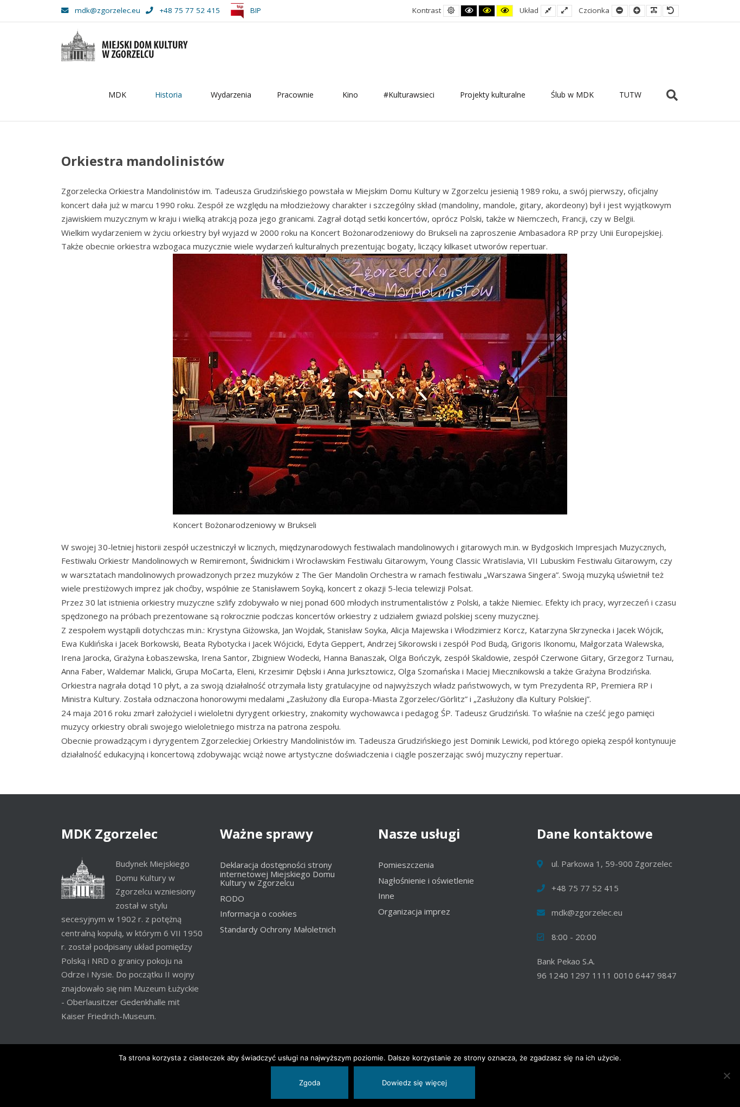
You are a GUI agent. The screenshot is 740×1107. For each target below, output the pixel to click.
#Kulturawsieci (409, 94)
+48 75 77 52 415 (189, 10)
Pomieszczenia (406, 864)
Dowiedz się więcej (414, 1082)
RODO (232, 898)
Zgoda (309, 1082)
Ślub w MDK (572, 94)
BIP (254, 10)
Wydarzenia (231, 94)
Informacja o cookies (258, 913)
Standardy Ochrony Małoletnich (278, 929)
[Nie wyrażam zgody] (726, 1075)
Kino (350, 94)
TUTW (630, 94)
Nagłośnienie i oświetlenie (426, 880)
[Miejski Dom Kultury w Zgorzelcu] (124, 45)
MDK (117, 94)
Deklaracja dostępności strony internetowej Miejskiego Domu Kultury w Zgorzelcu (277, 873)
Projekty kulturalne (492, 94)
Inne (386, 895)
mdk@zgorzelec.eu (107, 10)
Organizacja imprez (414, 911)
